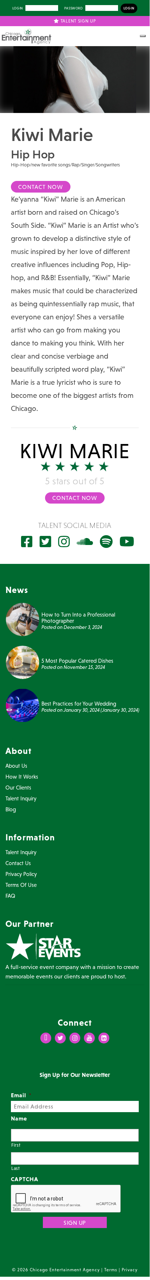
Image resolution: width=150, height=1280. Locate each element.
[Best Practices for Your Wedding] (22, 704)
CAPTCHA (24, 1179)
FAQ (10, 896)
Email (21, 1095)
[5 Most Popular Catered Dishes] (22, 661)
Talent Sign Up (77, 21)
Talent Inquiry (20, 798)
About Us (16, 766)
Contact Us (18, 863)
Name (19, 1118)
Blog (10, 809)
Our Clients (18, 787)
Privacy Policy (21, 874)
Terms (110, 1269)
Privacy (130, 1269)
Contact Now (40, 186)
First (15, 1145)
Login (17, 8)
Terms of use (21, 885)
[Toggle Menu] (143, 36)
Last (15, 1168)
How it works (21, 777)
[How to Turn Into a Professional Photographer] (22, 618)
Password (73, 8)
